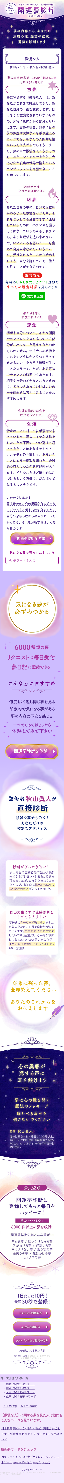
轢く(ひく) (19, 1428)
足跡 (24, 1433)
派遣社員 (15, 1433)
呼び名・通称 (47, 67)
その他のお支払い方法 (32, 1350)
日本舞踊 (6, 1428)
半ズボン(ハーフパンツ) (41, 1456)
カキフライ (8, 1456)
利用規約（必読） (21, 1356)
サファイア (44, 1433)
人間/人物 (33, 67)
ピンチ (32, 1433)
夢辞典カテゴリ (18, 67)
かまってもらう (22, 1462)
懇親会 (47, 1428)
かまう (37, 1462)
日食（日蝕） (34, 1428)
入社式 (46, 1462)
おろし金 (21, 1456)
